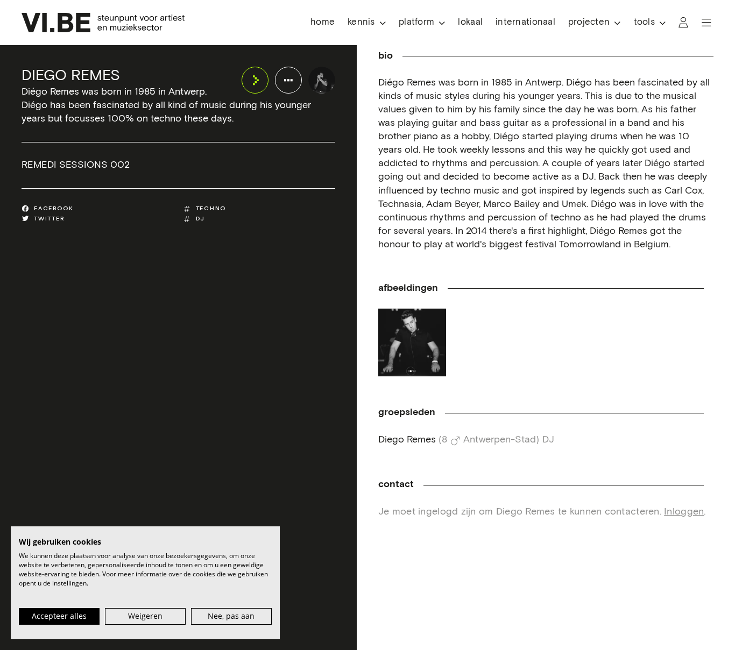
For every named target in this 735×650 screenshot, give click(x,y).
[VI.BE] (103, 22)
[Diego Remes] (321, 80)
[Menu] (706, 22)
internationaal (525, 22)
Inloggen (684, 512)
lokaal (470, 22)
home (322, 22)
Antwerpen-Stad (499, 440)
